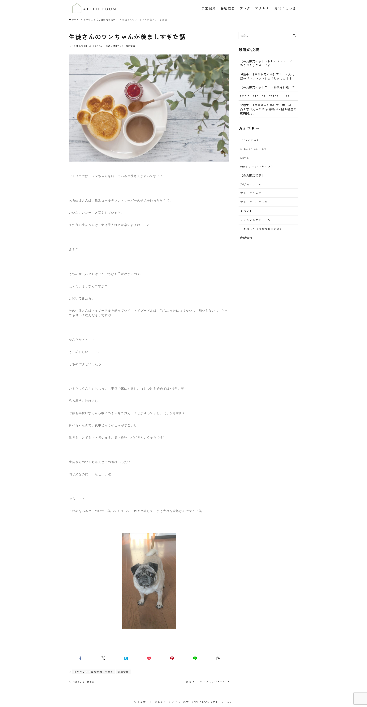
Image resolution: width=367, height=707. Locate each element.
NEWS (244, 157)
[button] (80, 658)
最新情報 (130, 45)
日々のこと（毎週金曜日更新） (108, 45)
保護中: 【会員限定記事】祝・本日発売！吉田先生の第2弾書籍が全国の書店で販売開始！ (268, 109)
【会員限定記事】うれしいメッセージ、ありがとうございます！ (267, 63)
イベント (246, 211)
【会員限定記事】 (252, 175)
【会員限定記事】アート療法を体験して (267, 87)
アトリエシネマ (250, 193)
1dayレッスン (250, 140)
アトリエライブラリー (255, 202)
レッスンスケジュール (255, 220)
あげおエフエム (250, 184)
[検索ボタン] (294, 35)
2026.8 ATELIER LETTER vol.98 (264, 96)
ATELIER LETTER (253, 148)
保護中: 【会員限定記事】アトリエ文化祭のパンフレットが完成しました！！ (267, 76)
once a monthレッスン (257, 166)
